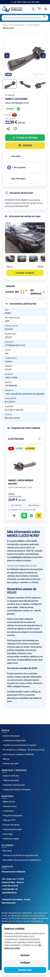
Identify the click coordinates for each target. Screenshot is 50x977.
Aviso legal (7, 834)
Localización (8, 811)
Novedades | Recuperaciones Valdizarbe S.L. (22, 860)
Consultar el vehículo (25, 273)
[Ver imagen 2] (22, 259)
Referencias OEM (10, 763)
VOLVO (40, 266)
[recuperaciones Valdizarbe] (12, 9)
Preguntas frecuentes (12, 815)
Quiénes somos (10, 806)
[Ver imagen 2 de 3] (25, 84)
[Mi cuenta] (33, 9)
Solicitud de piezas (11, 736)
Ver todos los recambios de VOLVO (22, 668)
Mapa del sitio (9, 802)
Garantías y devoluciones (14, 785)
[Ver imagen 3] (33, 259)
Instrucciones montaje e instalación (18, 754)
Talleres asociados (11, 780)
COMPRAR (27, 145)
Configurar (25, 962)
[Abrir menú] (45, 9)
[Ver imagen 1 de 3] (10, 84)
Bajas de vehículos (11, 776)
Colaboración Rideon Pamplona (17, 789)
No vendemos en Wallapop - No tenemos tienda (23, 750)
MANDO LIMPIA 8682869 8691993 (20, 482)
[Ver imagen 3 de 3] (40, 84)
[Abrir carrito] (39, 9)
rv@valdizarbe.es (9, 892)
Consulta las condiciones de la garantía (27, 394)
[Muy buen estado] (18, 108)
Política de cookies (11, 839)
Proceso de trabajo (11, 825)
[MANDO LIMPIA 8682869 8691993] (25, 463)
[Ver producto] (14, 515)
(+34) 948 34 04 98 (10, 886)
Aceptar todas (25, 970)
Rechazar (25, 955)
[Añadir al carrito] (39, 515)
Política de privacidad (12, 829)
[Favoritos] (15, 129)
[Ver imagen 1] (10, 259)
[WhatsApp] (24, 515)
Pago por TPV (9, 820)
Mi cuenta (7, 851)
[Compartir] (8, 129)
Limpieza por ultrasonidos (14, 740)
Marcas (6, 759)
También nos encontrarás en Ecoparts (19, 745)
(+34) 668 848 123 (10, 889)
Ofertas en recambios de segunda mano (20, 855)
